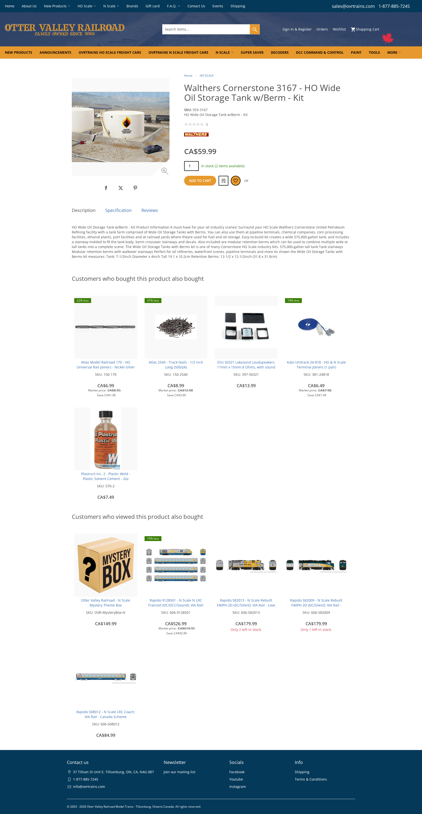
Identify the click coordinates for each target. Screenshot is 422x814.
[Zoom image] (165, 172)
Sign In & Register (297, 29)
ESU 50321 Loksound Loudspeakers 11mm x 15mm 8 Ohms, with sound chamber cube (246, 367)
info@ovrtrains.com (89, 786)
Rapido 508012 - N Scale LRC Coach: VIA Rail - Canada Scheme (105, 714)
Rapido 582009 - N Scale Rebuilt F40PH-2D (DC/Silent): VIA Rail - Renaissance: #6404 (316, 605)
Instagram (237, 786)
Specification (118, 210)
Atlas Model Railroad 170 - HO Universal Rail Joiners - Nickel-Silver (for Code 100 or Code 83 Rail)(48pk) (106, 367)
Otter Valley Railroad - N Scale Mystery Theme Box (105, 602)
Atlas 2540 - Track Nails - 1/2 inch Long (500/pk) (176, 364)
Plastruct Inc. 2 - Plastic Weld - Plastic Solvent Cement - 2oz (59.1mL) (105, 478)
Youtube (236, 779)
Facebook (236, 772)
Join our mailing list (179, 772)
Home (188, 75)
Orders (322, 29)
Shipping (302, 772)
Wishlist (339, 29)
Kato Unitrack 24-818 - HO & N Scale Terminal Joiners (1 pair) (316, 364)
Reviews (149, 210)
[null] (106, 188)
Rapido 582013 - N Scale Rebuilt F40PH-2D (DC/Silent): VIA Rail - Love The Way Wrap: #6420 (246, 605)
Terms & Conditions (311, 779)
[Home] (73, 29)
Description (83, 210)
